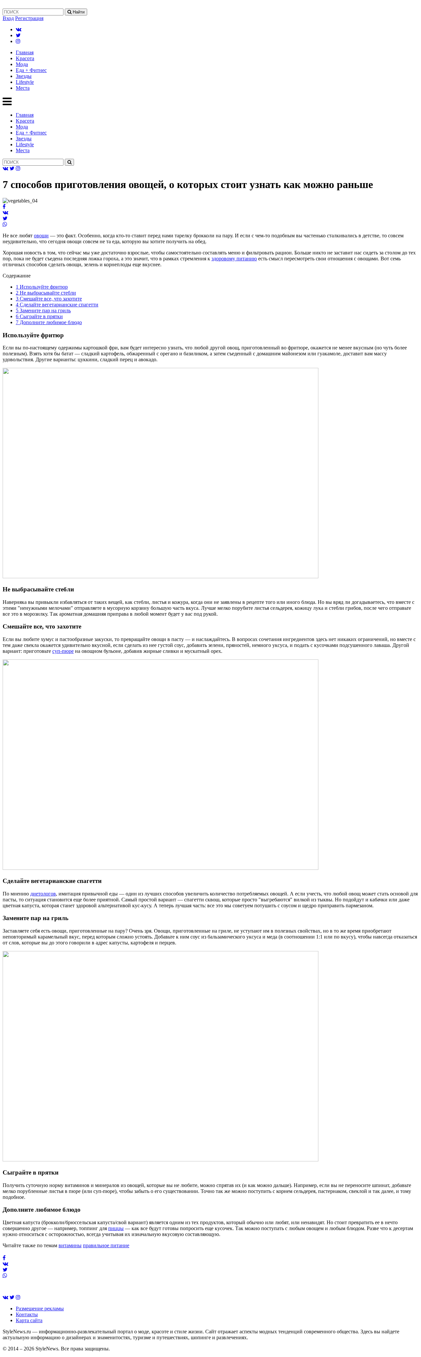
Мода (22, 64)
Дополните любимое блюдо (49, 322)
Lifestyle (25, 82)
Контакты (27, 1314)
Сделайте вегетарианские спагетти (57, 304)
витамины (70, 1245)
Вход (8, 18)
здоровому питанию (234, 258)
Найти (78, 12)
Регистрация (29, 18)
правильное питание (106, 1245)
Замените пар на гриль (43, 310)
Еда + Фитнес (31, 70)
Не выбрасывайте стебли (46, 293)
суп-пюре (63, 651)
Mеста (23, 88)
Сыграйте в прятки (39, 316)
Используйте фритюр (42, 287)
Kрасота (25, 58)
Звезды (24, 76)
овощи (41, 235)
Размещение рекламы (40, 1308)
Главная (25, 52)
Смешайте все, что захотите (49, 298)
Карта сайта (29, 1320)
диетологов (43, 893)
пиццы (116, 1228)
